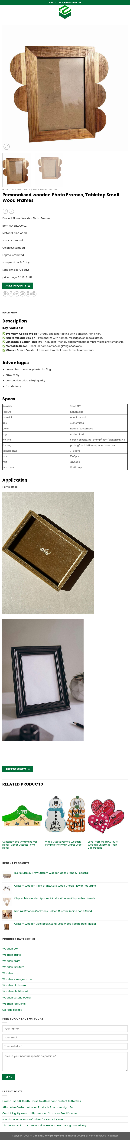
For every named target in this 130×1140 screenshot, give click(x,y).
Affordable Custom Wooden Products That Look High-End (38, 1107)
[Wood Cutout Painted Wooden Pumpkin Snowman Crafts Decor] (65, 814)
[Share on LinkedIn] (33, 293)
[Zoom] (6, 147)
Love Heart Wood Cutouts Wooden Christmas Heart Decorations (103, 844)
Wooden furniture (13, 967)
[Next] (121, 87)
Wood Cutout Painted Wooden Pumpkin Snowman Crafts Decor (63, 843)
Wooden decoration (45, 189)
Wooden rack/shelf (14, 1004)
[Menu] (4, 12)
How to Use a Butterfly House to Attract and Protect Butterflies (41, 1101)
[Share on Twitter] (16, 293)
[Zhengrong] (65, 12)
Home (5, 189)
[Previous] (9, 87)
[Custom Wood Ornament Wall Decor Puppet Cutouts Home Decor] (22, 814)
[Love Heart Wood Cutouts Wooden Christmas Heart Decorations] (108, 814)
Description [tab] (9, 312)
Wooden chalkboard (15, 991)
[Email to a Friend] (22, 293)
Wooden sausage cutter (17, 979)
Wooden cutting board (16, 997)
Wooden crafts (21, 189)
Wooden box (10, 948)
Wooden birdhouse (14, 985)
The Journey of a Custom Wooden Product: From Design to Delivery (44, 1125)
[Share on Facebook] (11, 293)
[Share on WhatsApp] (5, 293)
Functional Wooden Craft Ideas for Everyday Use (32, 1119)
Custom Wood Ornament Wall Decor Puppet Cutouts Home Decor (19, 844)
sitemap (113, 1135)
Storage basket (12, 1010)
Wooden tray (10, 973)
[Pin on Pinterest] (28, 293)
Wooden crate (11, 961)
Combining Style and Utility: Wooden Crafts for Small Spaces (39, 1113)
